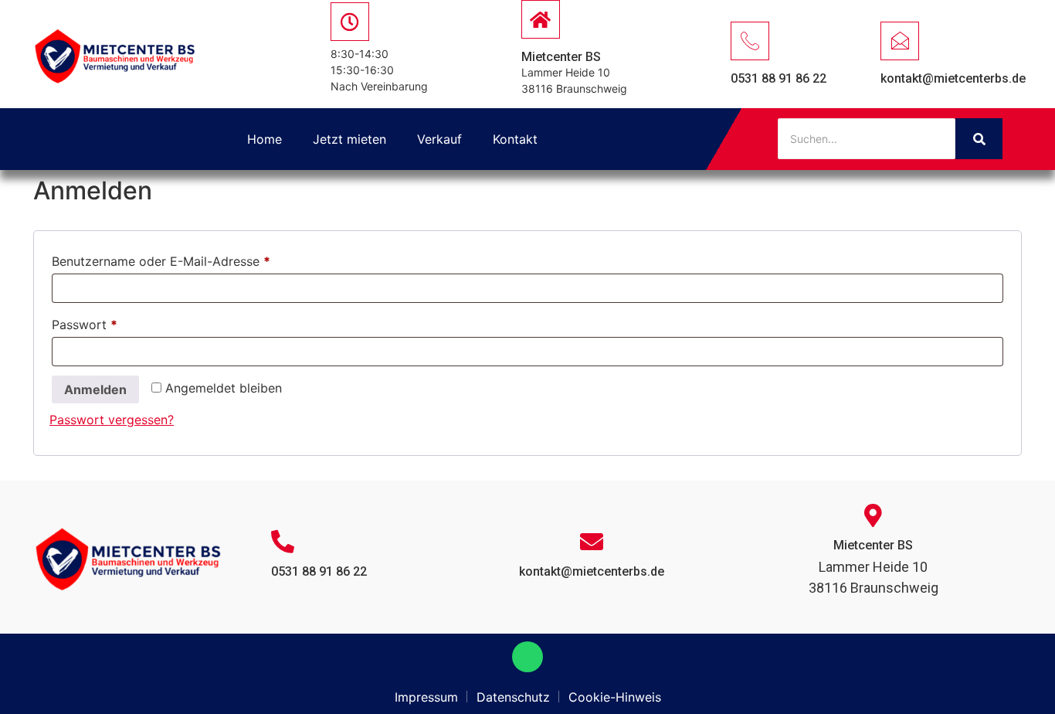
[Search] (978, 138)
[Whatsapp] (527, 656)
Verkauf (439, 139)
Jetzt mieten (349, 139)
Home (264, 139)
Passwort (119, 322)
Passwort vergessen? (111, 419)
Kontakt (515, 139)
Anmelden (95, 389)
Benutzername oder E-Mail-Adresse (195, 259)
